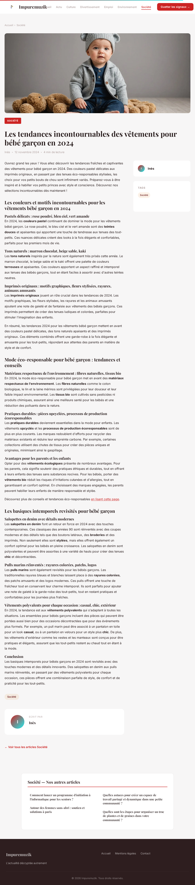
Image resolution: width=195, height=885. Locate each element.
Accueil (46, 6)
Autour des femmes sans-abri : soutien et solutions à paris (57, 810)
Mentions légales (125, 853)
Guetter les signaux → (175, 6)
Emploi (108, 6)
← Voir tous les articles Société (26, 747)
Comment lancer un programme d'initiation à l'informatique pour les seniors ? (60, 797)
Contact (145, 853)
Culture (71, 6)
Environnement (127, 6)
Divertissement (90, 6)
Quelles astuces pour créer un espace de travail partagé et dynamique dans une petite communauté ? (133, 799)
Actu (59, 6)
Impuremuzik (27, 7)
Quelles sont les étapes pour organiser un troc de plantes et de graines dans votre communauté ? (133, 816)
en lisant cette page (105, 499)
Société (146, 6)
